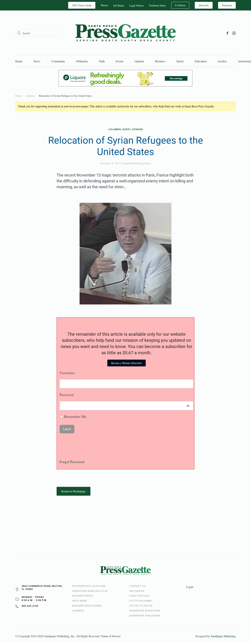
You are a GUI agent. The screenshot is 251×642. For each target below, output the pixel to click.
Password (66, 394)
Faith (102, 61)
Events (119, 61)
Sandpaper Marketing (223, 636)
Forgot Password (72, 461)
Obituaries (82, 61)
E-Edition (180, 5)
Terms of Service (111, 636)
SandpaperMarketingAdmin (136, 163)
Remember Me (74, 416)
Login (189, 587)
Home (18, 61)
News (36, 61)
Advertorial (244, 61)
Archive (222, 61)
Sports (180, 61)
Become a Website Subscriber (126, 363)
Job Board (118, 5)
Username (67, 372)
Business (160, 61)
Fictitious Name (157, 5)
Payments (227, 5)
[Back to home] (125, 33)
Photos (104, 5)
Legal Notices (136, 5)
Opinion (139, 61)
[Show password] (188, 405)
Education (201, 61)
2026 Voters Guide (82, 5)
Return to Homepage (73, 491)
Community (58, 61)
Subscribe (204, 5)
